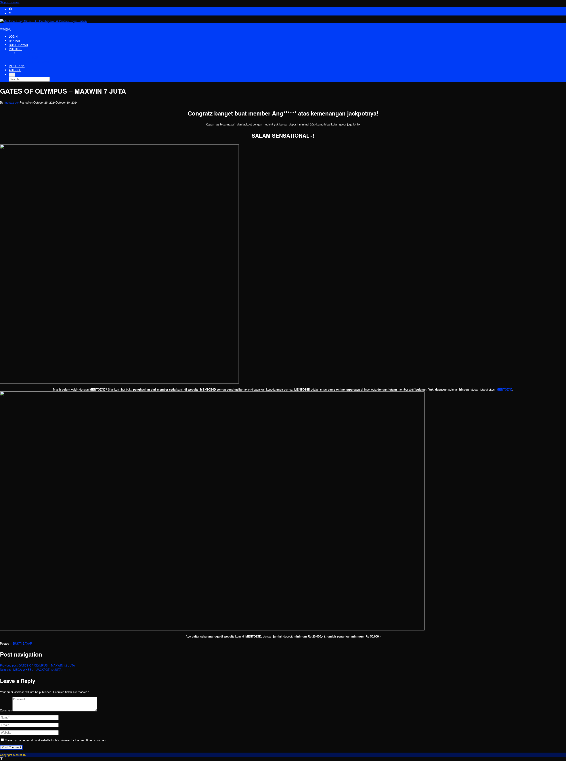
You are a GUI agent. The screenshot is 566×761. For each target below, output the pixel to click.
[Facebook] (10, 9)
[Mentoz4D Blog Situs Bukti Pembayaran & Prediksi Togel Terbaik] (43, 21)
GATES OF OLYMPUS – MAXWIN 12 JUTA (37, 665)
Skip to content (9, 2)
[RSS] (10, 13)
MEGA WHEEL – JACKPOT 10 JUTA (30, 669)
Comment (6, 710)
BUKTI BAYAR (22, 643)
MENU (7, 29)
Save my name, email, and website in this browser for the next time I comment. (56, 740)
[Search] (12, 74)
